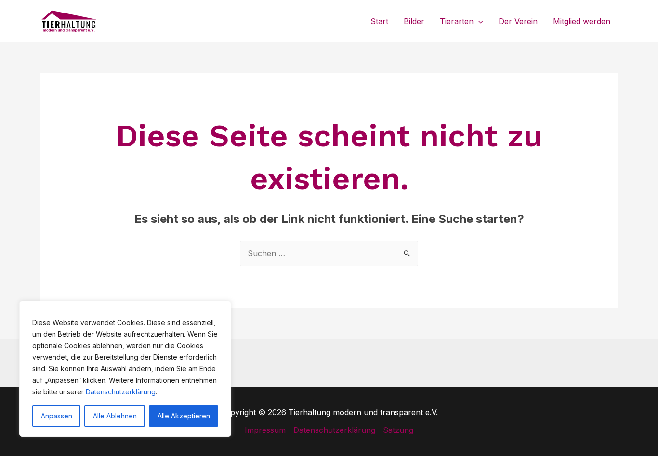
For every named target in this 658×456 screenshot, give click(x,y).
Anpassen (56, 416)
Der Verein (518, 21)
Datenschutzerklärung (121, 392)
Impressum (265, 430)
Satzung (398, 430)
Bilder (414, 21)
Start (379, 21)
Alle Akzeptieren (184, 416)
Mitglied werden (581, 21)
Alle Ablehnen (115, 416)
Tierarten (457, 21)
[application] (478, 21)
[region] (125, 369)
